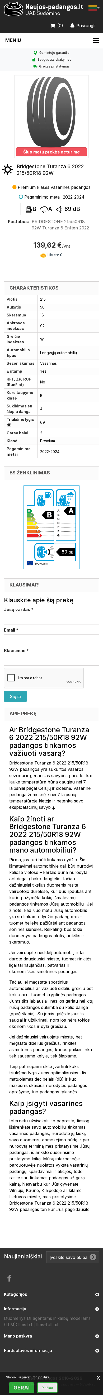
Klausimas (16, 650)
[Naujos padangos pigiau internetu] (43, 9)
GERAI (21, 1387)
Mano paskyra (18, 1336)
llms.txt (25, 1324)
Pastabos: (18, 221)
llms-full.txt (47, 1324)
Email (11, 630)
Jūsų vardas (19, 609)
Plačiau (47, 1388)
